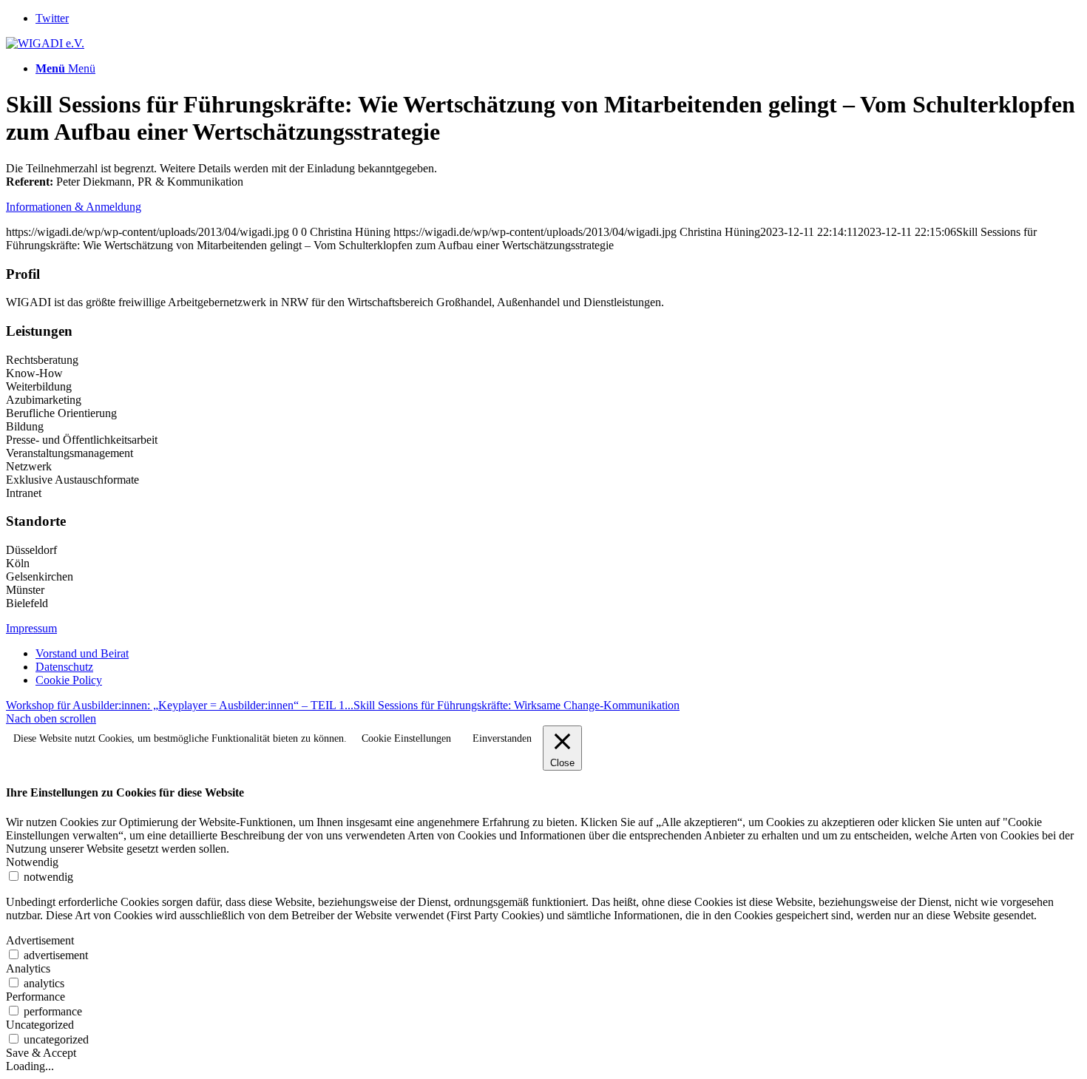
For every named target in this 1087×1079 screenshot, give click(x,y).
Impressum (31, 628)
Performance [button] (35, 996)
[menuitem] (558, 653)
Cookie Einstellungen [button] (406, 738)
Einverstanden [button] (502, 738)
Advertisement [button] (40, 940)
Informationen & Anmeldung (73, 206)
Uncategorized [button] (40, 1024)
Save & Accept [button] (41, 1052)
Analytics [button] (28, 968)
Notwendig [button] (32, 862)
